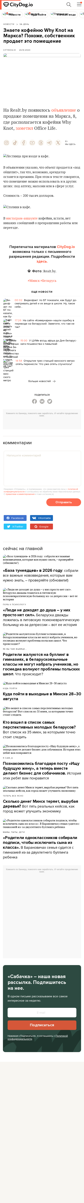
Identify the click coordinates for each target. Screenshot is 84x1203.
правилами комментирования (20, 494)
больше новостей (40, 381)
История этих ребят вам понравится (42, 771)
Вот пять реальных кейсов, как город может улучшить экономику (40, 806)
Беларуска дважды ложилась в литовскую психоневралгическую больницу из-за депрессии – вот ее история (41, 617)
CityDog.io (9, 50)
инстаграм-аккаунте (22, 218)
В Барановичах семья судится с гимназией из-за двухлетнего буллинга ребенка (40, 847)
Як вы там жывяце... (15, 649)
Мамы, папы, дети (14, 832)
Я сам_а (8, 757)
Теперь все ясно (13, 795)
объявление (63, 110)
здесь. (42, 261)
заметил (24, 128)
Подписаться (42, 1025)
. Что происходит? (41, 664)
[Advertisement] (43, 423)
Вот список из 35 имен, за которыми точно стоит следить (39, 730)
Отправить (63, 502)
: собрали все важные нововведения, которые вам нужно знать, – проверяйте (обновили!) (40, 575)
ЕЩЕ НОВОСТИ (42, 291)
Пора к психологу (14, 604)
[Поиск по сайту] (69, 4)
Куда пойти (10, 688)
